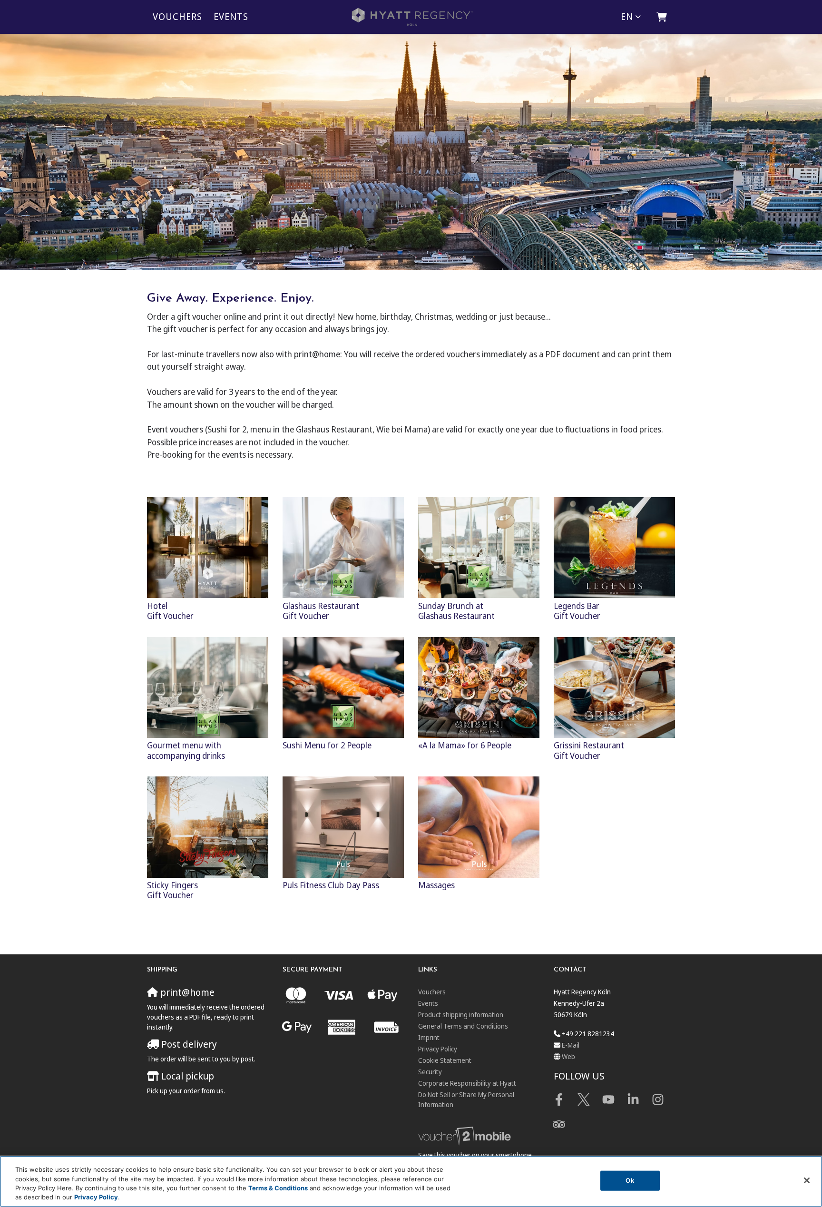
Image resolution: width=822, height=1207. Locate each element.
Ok (630, 1180)
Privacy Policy (437, 1048)
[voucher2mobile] (466, 1135)
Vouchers (177, 16)
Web (568, 1056)
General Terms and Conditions (463, 1025)
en (627, 16)
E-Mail (570, 1045)
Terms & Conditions (278, 1188)
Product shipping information (460, 1014)
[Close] (806, 1180)
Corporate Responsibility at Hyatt (467, 1083)
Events (231, 16)
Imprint (429, 1037)
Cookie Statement (444, 1060)
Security (430, 1071)
